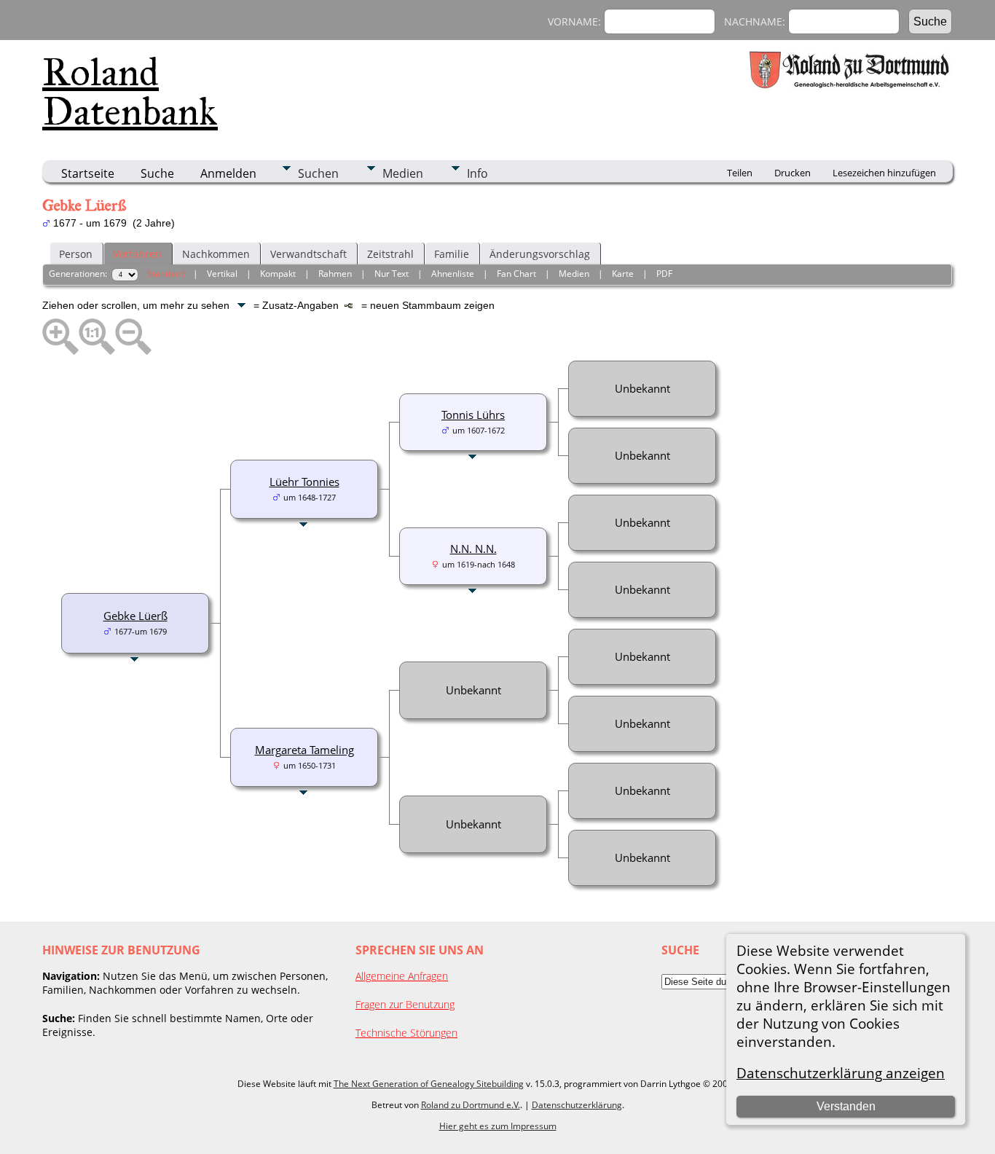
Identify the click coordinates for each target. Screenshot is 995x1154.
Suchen (318, 173)
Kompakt (278, 273)
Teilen (739, 172)
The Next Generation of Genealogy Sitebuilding (429, 1084)
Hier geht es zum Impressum (498, 1126)
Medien (402, 173)
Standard (165, 273)
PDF (664, 273)
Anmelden (228, 173)
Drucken (792, 172)
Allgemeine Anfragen (401, 976)
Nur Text (391, 273)
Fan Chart (516, 273)
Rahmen (335, 273)
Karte (623, 273)
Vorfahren (137, 254)
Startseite (87, 173)
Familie (451, 254)
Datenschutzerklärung (577, 1105)
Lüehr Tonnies (304, 481)
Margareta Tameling (304, 749)
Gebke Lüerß (135, 615)
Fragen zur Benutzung (405, 1004)
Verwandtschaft (308, 254)
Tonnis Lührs (473, 414)
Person (76, 254)
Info (477, 173)
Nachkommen (216, 254)
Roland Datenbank (130, 92)
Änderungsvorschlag (539, 254)
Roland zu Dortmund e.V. (470, 1105)
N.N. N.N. (473, 548)
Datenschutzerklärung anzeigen (840, 1073)
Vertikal (222, 273)
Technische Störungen (406, 1033)
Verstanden (846, 1106)
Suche (157, 173)
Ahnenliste (452, 273)
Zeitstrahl (390, 254)
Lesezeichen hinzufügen (884, 172)
